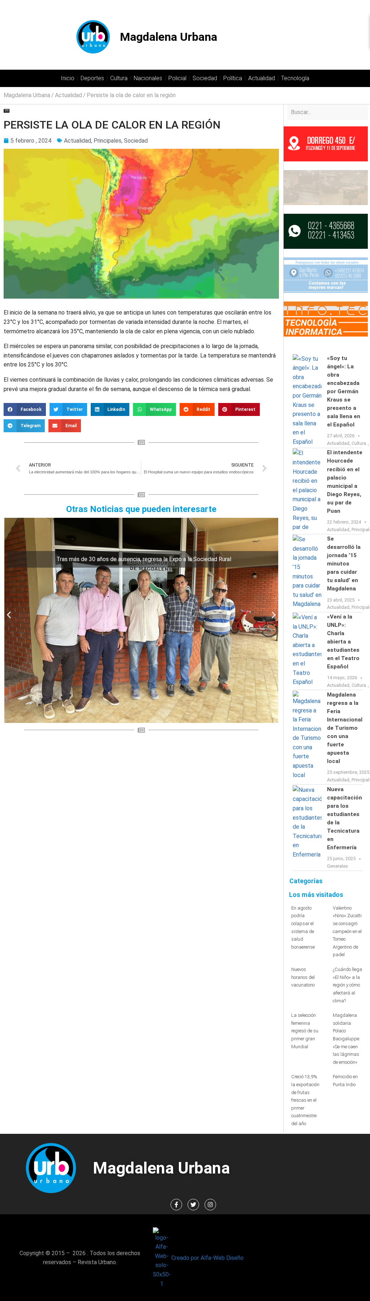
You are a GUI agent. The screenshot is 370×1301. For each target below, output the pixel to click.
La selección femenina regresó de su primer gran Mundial (304, 1030)
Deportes (92, 78)
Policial (177, 78)
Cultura (119, 78)
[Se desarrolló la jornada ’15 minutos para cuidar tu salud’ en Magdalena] (307, 573)
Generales (337, 866)
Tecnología (295, 78)
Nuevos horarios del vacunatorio (303, 977)
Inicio (67, 78)
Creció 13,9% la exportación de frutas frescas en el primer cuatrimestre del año (305, 1100)
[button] (25, 409)
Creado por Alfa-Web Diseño (207, 1257)
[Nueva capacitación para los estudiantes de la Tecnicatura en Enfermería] (307, 827)
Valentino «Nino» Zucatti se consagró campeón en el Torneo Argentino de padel (347, 931)
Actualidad (261, 78)
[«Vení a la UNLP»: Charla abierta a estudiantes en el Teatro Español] (307, 651)
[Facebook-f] (176, 1204)
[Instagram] (210, 1204)
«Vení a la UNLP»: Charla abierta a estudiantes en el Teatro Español (343, 641)
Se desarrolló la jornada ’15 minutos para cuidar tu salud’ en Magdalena (344, 563)
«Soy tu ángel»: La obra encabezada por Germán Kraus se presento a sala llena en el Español (343, 391)
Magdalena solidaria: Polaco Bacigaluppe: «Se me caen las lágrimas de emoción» (346, 1038)
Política (232, 78)
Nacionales (148, 78)
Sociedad (205, 78)
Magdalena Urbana (168, 37)
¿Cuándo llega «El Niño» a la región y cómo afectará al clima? (347, 985)
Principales (107, 140)
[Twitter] (193, 1204)
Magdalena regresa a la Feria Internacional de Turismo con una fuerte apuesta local (344, 727)
